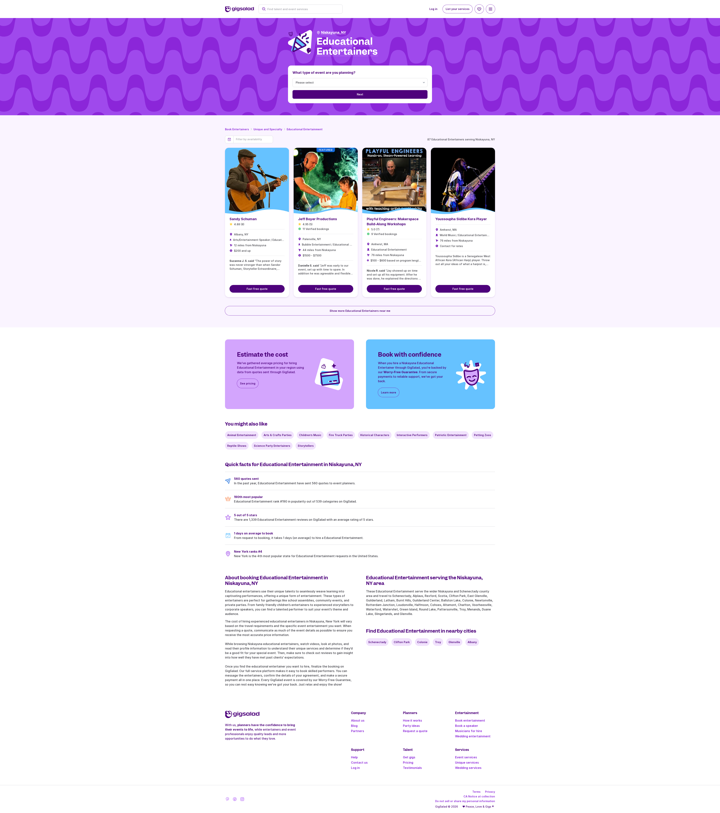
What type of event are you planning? (324, 73)
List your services (458, 9)
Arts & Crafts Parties (278, 435)
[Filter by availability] (253, 139)
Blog (354, 726)
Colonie (422, 642)
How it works (412, 720)
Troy (438, 642)
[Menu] (490, 9)
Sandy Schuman (243, 219)
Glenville (454, 642)
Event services (466, 757)
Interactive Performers (412, 435)
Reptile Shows (236, 445)
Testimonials (412, 768)
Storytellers (306, 445)
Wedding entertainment (472, 736)
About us (357, 720)
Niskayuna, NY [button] (333, 32)
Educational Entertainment (304, 129)
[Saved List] (479, 9)
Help (354, 757)
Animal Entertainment (241, 435)
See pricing (247, 383)
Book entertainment (470, 720)
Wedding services (468, 768)
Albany (472, 642)
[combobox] (302, 9)
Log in (433, 9)
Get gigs (409, 757)
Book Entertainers (237, 129)
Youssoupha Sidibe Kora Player (461, 219)
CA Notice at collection (479, 796)
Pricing (408, 762)
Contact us (359, 762)
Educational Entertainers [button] (347, 47)
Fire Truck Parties (341, 435)
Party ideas (411, 726)
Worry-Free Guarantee (400, 372)
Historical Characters (374, 435)
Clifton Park (402, 642)
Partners (357, 731)
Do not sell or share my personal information (465, 801)
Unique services (467, 762)
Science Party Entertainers (272, 445)
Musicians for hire (468, 731)
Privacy (490, 791)
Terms (476, 791)
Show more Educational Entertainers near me (360, 310)
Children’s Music (310, 435)
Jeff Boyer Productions (317, 219)
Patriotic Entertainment (450, 435)
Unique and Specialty (268, 129)
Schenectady (377, 642)
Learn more (388, 392)
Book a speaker (466, 726)
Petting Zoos (482, 435)
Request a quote (415, 731)
